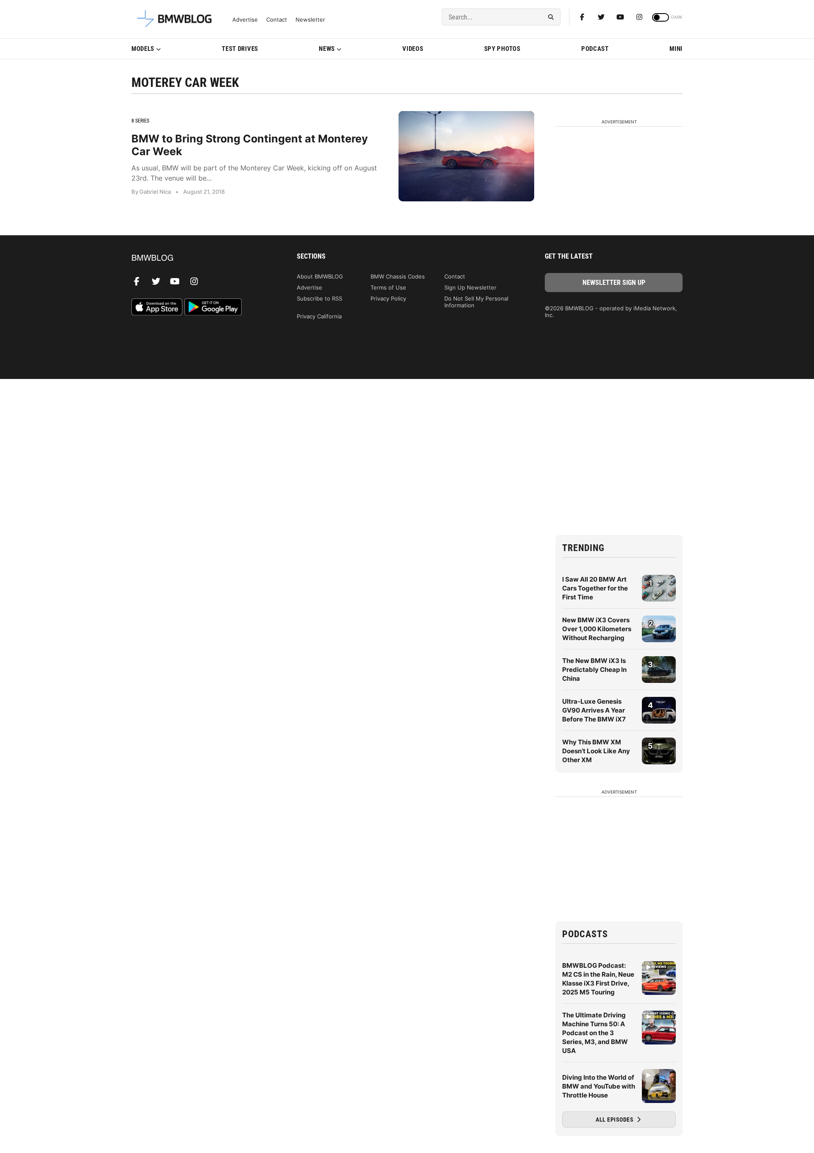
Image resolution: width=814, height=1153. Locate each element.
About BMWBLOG (320, 276)
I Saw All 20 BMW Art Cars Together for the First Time (595, 588)
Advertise (245, 19)
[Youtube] (620, 17)
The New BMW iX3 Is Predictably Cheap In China (594, 669)
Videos (412, 49)
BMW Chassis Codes (398, 276)
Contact (276, 19)
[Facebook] (582, 17)
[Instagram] (639, 17)
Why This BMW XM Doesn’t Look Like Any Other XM (596, 751)
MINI (676, 49)
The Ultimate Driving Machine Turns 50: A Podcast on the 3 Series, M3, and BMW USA (595, 1033)
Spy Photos (502, 49)
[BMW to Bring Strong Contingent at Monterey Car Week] (466, 156)
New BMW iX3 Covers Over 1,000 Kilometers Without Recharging (596, 629)
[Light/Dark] (660, 17)
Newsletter (310, 19)
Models (142, 49)
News (327, 49)
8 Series (140, 121)
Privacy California (319, 316)
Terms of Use (388, 287)
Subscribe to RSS (319, 298)
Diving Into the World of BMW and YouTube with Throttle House (598, 1086)
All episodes (615, 1119)
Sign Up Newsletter (470, 287)
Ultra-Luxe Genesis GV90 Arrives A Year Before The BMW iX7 (594, 710)
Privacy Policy (388, 298)
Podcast (595, 49)
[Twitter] (601, 17)
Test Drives (240, 49)
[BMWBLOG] (200, 258)
